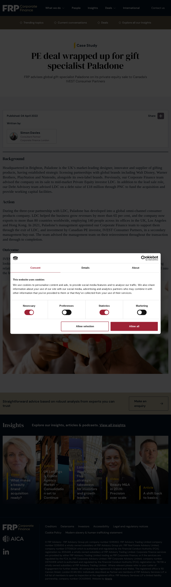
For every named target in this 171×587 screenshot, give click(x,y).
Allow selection (85, 326)
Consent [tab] (35, 267)
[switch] (66, 312)
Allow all (134, 326)
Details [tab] (85, 267)
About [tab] (135, 267)
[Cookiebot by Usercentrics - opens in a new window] (143, 258)
